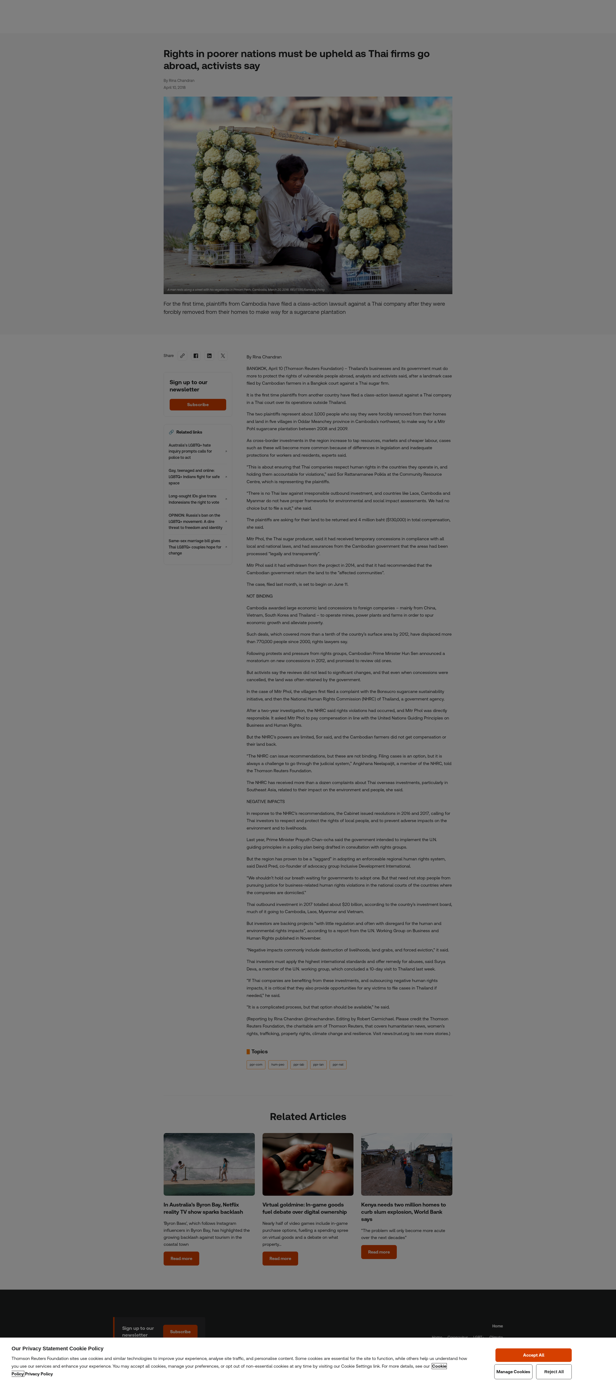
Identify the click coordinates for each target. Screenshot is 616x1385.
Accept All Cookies (533, 1355)
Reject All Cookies (554, 1371)
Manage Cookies (513, 1371)
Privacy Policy (39, 1373)
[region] (308, 1361)
